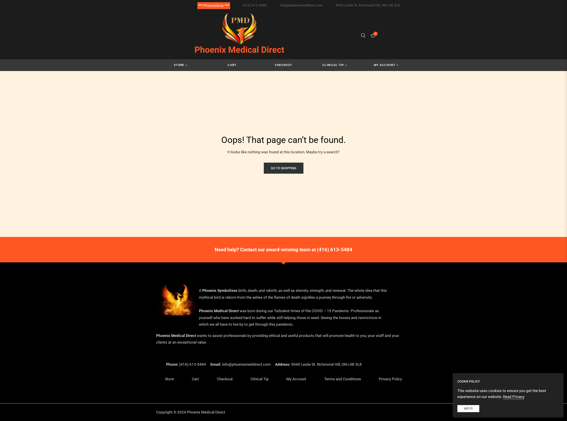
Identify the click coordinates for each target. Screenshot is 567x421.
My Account (296, 379)
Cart (195, 379)
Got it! (468, 408)
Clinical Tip (259, 379)
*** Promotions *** (213, 5)
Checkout (225, 379)
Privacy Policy (390, 379)
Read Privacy (513, 396)
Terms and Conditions (342, 379)
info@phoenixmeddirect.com (246, 364)
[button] (363, 35)
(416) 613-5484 (334, 249)
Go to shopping (283, 168)
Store (169, 379)
